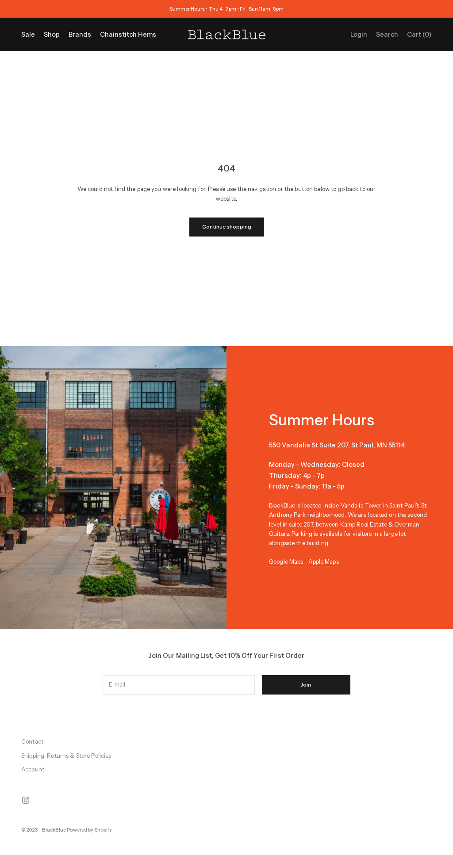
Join (306, 684)
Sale (28, 34)
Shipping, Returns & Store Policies (66, 755)
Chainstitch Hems (128, 34)
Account (32, 769)
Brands (80, 34)
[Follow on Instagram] (25, 800)
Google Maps (286, 561)
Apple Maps (323, 561)
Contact (32, 741)
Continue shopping (226, 226)
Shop (52, 34)
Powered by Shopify (89, 830)
